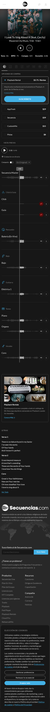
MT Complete (7, 595)
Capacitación (30, 587)
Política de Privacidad (23, 705)
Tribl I (38, 40)
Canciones (29, 579)
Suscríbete (25, 99)
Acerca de (29, 597)
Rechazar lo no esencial (25, 678)
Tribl (31, 40)
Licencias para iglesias (11, 598)
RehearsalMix (7, 622)
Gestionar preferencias (25, 672)
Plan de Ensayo (8, 587)
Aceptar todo (25, 683)
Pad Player (6, 610)
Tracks (4, 602)
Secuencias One (8, 579)
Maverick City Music (19, 40)
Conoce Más (8, 93)
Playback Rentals (9, 614)
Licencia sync (7, 591)
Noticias (28, 604)
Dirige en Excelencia (33, 583)
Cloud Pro (6, 618)
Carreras (28, 600)
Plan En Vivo (7, 583)
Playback (5, 606)
